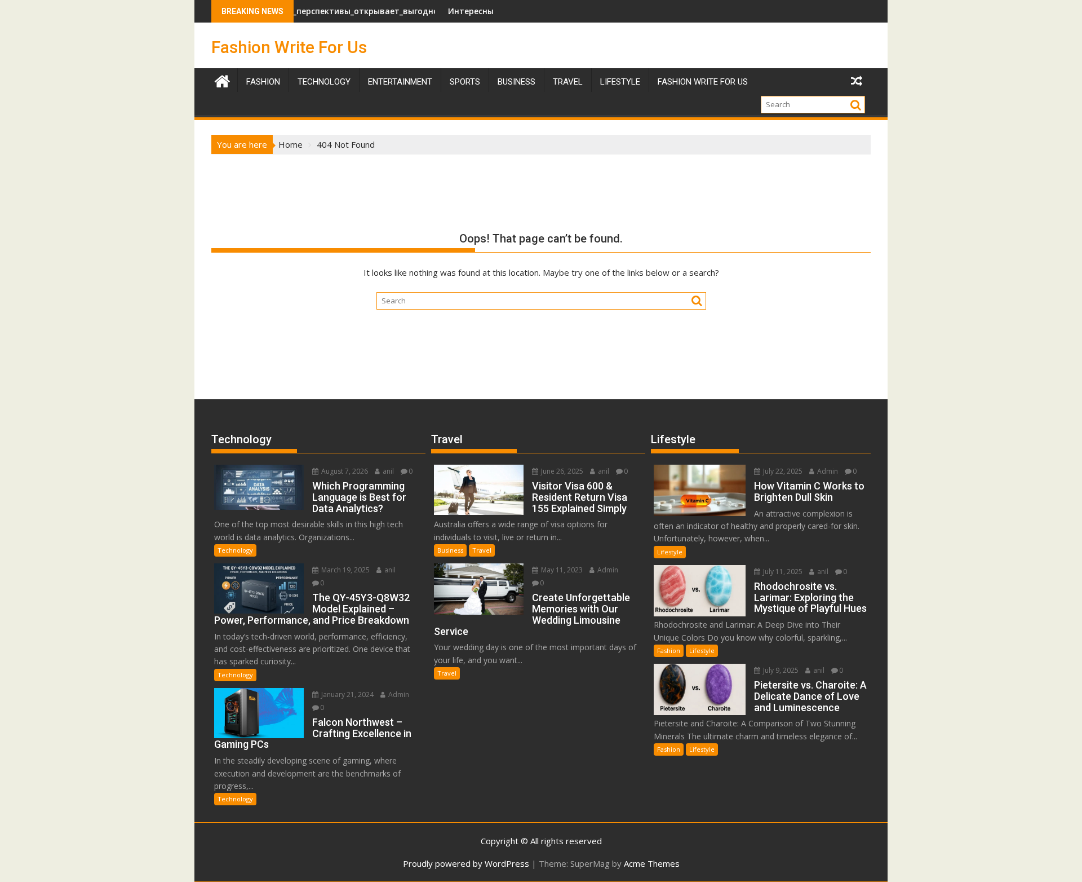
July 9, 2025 (780, 670)
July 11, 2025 (781, 571)
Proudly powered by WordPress (466, 863)
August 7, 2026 (344, 471)
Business (516, 82)
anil (387, 471)
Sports (465, 82)
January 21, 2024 (347, 694)
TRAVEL (568, 82)
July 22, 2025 (781, 471)
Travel (481, 550)
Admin (398, 694)
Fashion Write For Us (289, 47)
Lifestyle (620, 82)
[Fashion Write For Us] (222, 79)
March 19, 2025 (345, 570)
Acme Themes (652, 863)
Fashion (263, 82)
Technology (324, 82)
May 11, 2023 (561, 570)
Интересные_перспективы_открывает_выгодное (313, 11)
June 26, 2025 (561, 471)
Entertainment (400, 82)
